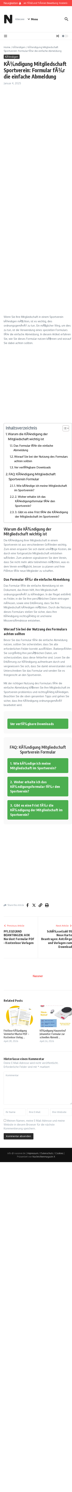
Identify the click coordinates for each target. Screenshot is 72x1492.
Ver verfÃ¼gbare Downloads (32, 467)
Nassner (38, 976)
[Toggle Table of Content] (64, 428)
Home (7, 47)
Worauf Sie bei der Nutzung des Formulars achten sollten (41, 459)
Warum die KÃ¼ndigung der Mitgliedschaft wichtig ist (28, 436)
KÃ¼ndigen (19, 47)
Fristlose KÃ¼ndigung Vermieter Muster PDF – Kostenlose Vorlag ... (16, 1034)
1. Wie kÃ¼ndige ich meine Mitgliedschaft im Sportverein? (40, 488)
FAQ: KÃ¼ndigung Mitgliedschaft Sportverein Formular (32, 476)
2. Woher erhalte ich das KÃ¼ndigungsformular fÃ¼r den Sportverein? (35, 501)
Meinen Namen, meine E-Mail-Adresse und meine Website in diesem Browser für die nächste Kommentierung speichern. (34, 1124)
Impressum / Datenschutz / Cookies (45, 1153)
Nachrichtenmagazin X (43, 1156)
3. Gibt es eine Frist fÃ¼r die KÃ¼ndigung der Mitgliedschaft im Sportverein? (41, 514)
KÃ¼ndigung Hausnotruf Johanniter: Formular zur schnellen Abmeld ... (53, 1034)
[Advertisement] (36, 127)
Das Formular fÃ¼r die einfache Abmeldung (33, 448)
